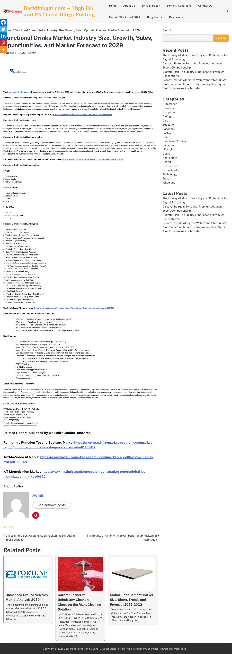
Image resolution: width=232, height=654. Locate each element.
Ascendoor (152, 648)
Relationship (170, 166)
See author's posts (52, 505)
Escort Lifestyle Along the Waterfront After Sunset (194, 80)
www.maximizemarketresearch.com (21, 426)
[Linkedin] (3, 35)
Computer (169, 112)
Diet (165, 120)
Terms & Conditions (179, 5)
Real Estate (170, 157)
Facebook (169, 129)
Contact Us (205, 5)
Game (166, 137)
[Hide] (1, 56)
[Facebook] (3, 22)
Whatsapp (169, 182)
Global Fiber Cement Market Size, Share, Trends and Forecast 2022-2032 (131, 599)
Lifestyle (168, 149)
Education (169, 124)
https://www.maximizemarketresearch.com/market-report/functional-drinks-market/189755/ (73, 308)
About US (129, 5)
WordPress (180, 648)
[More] (3, 49)
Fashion (167, 133)
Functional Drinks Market (18, 92)
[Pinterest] (3, 42)
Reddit (167, 162)
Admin (32, 52)
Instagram (169, 145)
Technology (170, 174)
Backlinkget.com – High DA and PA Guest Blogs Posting (59, 11)
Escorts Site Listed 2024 (124, 17)
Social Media (171, 170)
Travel (166, 178)
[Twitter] (3, 29)
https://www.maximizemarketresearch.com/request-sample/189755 (82, 115)
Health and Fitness (174, 141)
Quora (166, 153)
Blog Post (153, 17)
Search (167, 30)
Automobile (170, 104)
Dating (167, 116)
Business (174, 17)
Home (113, 5)
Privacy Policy (151, 5)
